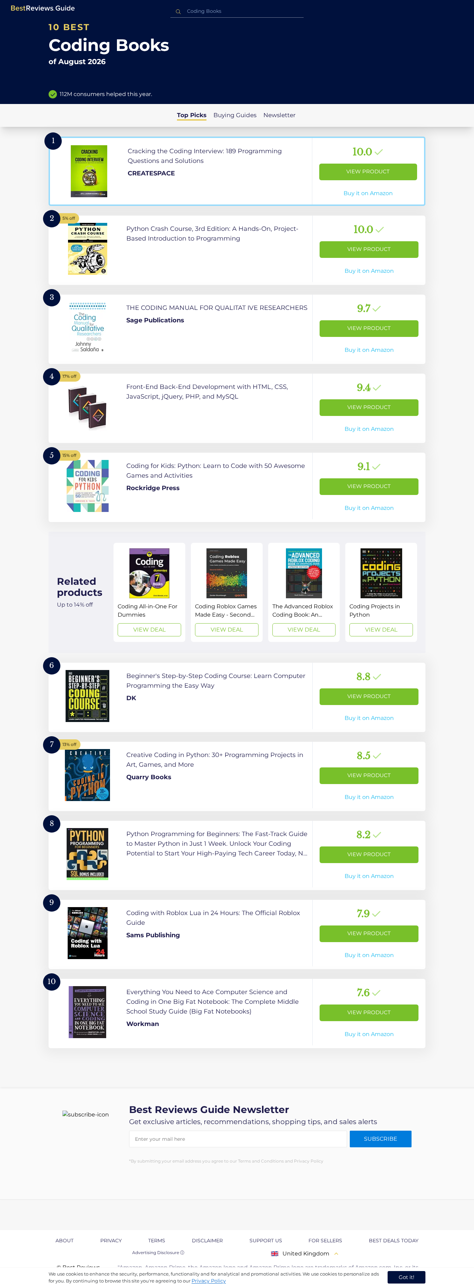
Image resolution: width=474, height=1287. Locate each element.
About (65, 1240)
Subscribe (380, 1139)
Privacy (111, 1240)
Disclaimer (207, 1240)
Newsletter (279, 115)
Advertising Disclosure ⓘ (158, 1252)
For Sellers (325, 1240)
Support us (265, 1240)
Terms (156, 1240)
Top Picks (191, 115)
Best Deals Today (393, 1240)
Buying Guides (234, 115)
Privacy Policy (209, 1281)
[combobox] (237, 11)
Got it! (406, 1277)
